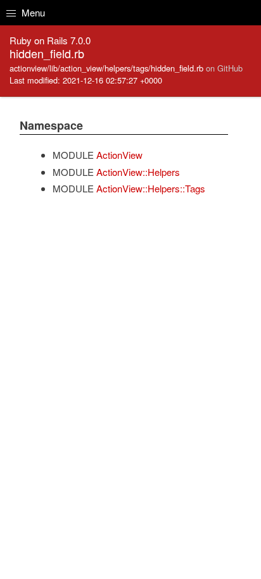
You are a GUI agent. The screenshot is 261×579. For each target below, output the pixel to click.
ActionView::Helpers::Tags (150, 188)
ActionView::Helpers (138, 171)
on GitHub (224, 68)
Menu (32, 12)
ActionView (119, 154)
